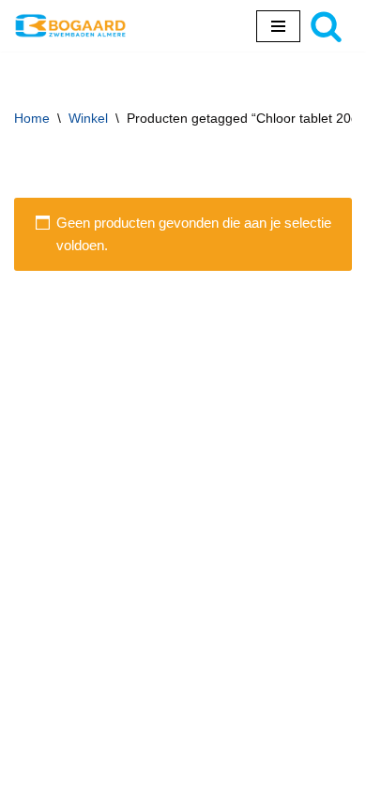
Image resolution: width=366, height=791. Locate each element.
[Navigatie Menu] (278, 26)
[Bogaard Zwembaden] (70, 25)
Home (32, 118)
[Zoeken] (326, 25)
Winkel (88, 118)
